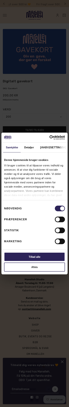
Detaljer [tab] (29, 147)
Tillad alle (34, 256)
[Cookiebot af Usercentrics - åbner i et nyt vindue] (49, 137)
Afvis (34, 267)
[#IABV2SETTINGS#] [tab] (53, 147)
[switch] (60, 219)
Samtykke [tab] (12, 147)
